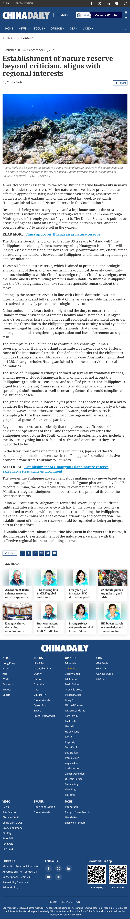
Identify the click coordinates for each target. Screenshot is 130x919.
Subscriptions (10, 877)
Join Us (25, 877)
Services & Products (27, 866)
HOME (9, 28)
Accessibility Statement (16, 882)
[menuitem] (63, 15)
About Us (8, 866)
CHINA (6, 3)
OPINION (9, 38)
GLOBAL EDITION (24, 3)
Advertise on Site (12, 872)
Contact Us (31, 872)
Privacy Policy (10, 887)
